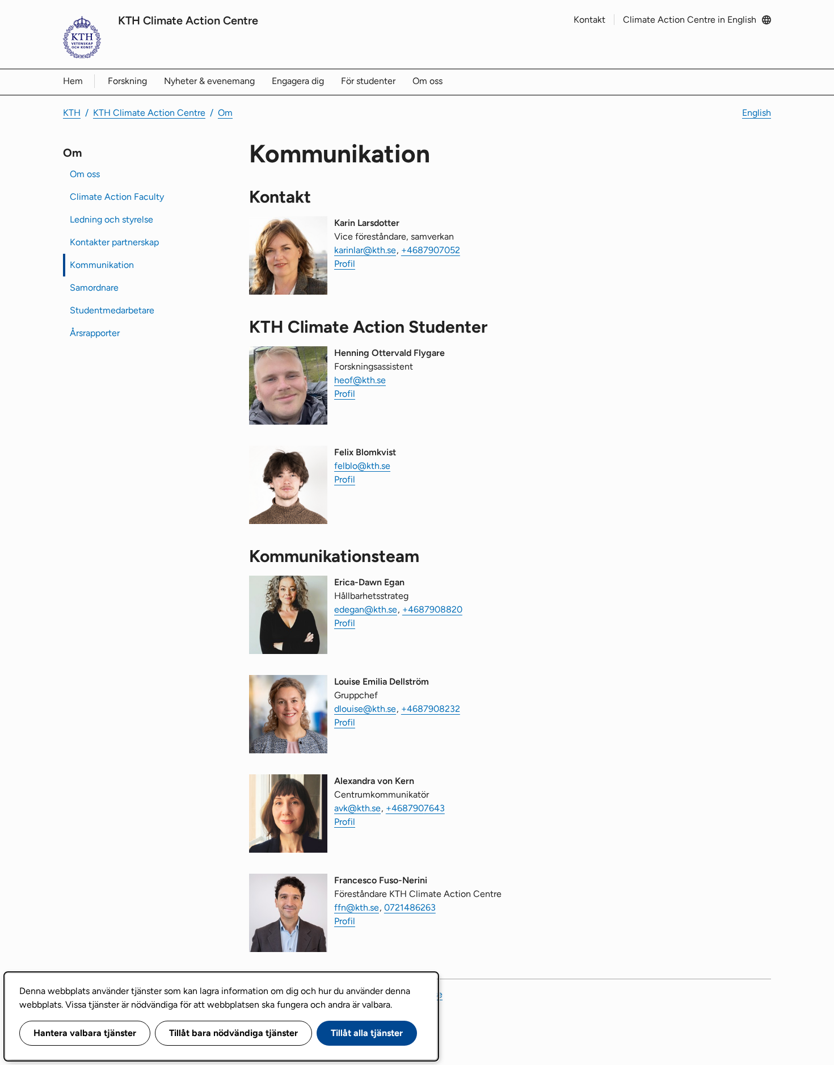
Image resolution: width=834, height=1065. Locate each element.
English (756, 112)
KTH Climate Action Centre (188, 20)
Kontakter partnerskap (114, 242)
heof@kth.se (360, 380)
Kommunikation (102, 264)
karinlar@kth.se (365, 250)
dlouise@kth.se (365, 708)
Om (225, 112)
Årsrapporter (95, 333)
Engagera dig (298, 81)
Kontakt (589, 19)
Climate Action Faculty (117, 196)
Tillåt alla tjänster (367, 1033)
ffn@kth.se (356, 907)
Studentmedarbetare (112, 310)
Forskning (127, 81)
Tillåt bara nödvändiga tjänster (233, 1033)
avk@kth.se (357, 808)
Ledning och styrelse (111, 219)
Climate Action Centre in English (689, 19)
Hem (73, 81)
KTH (72, 112)
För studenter (368, 81)
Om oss (427, 81)
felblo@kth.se (362, 465)
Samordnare (94, 287)
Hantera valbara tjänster (84, 1033)
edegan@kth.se (365, 609)
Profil (344, 263)
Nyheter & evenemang (209, 81)
